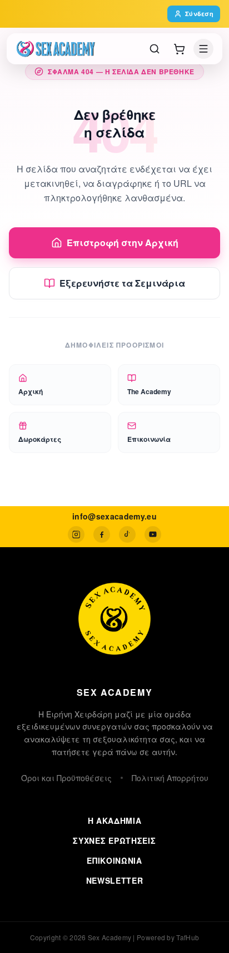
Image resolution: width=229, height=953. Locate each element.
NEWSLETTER (114, 880)
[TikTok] (127, 534)
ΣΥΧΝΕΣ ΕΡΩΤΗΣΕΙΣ (114, 840)
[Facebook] (101, 534)
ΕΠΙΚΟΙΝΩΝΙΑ (114, 860)
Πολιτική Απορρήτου (170, 777)
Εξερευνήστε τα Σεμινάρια (122, 283)
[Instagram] (76, 534)
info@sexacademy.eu (114, 516)
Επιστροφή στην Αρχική (122, 242)
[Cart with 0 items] (179, 49)
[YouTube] (153, 534)
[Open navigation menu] (203, 49)
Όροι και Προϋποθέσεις (66, 777)
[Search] (155, 49)
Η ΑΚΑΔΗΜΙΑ (115, 820)
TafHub (187, 937)
